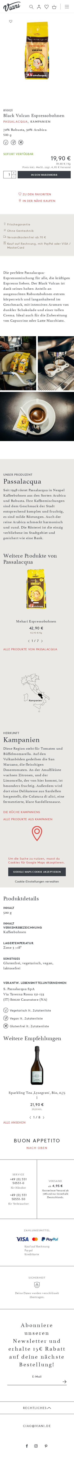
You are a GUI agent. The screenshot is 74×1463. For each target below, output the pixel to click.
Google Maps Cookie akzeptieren (37, 871)
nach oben (37, 1148)
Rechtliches (35, 1408)
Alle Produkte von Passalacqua (30, 649)
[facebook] (27, 1446)
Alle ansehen (14, 1122)
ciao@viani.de (37, 1426)
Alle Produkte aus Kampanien (28, 819)
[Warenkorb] (54, 7)
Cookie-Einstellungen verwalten (37, 881)
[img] (12, 6)
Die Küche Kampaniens (21, 812)
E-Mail (37, 1376)
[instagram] (36, 1446)
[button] (39, 7)
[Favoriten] (47, 6)
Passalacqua (15, 121)
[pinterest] (46, 1446)
